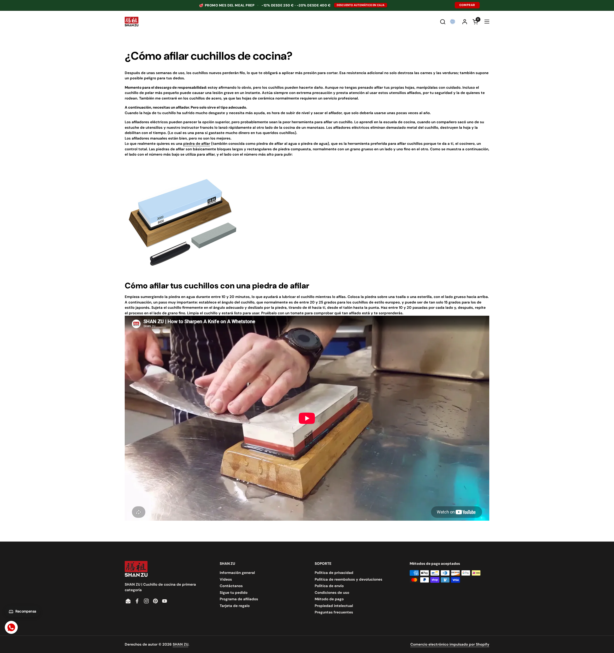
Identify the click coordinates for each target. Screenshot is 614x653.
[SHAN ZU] (131, 21)
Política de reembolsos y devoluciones (348, 579)
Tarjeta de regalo (235, 605)
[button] (443, 22)
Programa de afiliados (239, 599)
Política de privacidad (334, 572)
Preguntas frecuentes (334, 612)
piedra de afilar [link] (196, 143)
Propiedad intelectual (334, 605)
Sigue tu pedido (234, 592)
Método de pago (329, 599)
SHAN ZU (180, 644)
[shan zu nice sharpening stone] (182, 275)
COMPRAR (467, 5)
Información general (237, 572)
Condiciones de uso (332, 592)
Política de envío (329, 585)
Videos (226, 579)
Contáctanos (231, 585)
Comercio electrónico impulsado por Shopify (449, 644)
